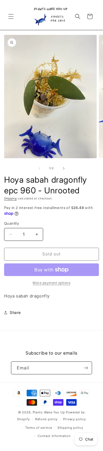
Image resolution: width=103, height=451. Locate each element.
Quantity (11, 223)
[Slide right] (64, 168)
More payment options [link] (51, 283)
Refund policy (46, 419)
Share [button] (15, 312)
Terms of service (38, 428)
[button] (11, 16)
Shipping (10, 198)
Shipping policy (70, 428)
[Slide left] (40, 168)
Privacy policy (74, 419)
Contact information (54, 436)
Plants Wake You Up (49, 412)
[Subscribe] (86, 367)
